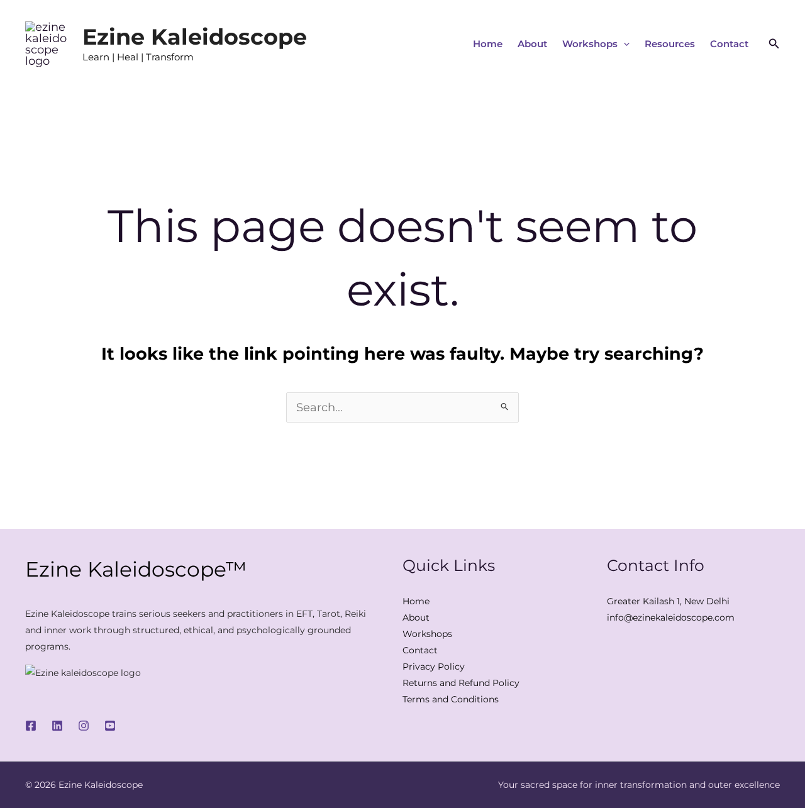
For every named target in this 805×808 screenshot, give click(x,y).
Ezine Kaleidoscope (194, 36)
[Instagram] (83, 725)
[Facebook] (30, 725)
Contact (729, 44)
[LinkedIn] (57, 725)
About (532, 44)
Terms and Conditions (450, 699)
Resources (670, 44)
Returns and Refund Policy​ (460, 683)
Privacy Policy (433, 666)
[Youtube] (110, 725)
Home (487, 44)
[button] (624, 44)
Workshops (590, 44)
